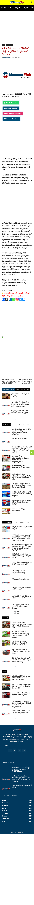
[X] (6, 299)
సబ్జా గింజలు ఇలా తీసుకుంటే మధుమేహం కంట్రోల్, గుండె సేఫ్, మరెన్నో (21, 651)
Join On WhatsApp (11, 102)
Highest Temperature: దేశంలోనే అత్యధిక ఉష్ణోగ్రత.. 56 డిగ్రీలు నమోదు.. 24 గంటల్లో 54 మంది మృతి (21, 778)
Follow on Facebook (12, 118)
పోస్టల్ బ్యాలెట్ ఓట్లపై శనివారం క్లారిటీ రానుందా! (22, 786)
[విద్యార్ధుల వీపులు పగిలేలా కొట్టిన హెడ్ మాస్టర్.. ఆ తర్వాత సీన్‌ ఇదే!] (6, 564)
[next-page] (18, 419)
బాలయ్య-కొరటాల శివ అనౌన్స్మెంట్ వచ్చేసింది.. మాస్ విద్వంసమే (21, 693)
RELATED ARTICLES (8, 389)
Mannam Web (6, 57)
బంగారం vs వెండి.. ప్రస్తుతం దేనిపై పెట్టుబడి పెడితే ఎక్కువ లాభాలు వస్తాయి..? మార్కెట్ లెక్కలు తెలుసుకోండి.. (21, 431)
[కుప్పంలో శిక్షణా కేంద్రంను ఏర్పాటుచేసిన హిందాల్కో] (6, 573)
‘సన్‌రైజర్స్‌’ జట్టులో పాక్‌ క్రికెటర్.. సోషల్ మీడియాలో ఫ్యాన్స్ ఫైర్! (20, 411)
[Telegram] (20, 299)
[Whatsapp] (13, 299)
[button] (3, 2)
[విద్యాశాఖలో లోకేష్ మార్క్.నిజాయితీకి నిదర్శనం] (6, 529)
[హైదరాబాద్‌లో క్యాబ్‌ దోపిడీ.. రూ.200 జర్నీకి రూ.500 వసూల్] (6, 468)
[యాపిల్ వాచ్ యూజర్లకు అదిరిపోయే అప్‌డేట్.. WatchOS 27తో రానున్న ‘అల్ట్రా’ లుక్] (6, 494)
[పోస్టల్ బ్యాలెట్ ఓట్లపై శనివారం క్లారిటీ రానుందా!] (6, 787)
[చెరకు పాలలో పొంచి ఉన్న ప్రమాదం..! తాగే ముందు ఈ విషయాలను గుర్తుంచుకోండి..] (6, 643)
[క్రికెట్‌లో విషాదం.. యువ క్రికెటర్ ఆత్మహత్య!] (6, 396)
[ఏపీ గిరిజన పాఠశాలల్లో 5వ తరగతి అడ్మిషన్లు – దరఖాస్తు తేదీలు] (6, 598)
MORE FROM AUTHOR (22, 389)
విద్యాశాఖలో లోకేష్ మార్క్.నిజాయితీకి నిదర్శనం (22, 527)
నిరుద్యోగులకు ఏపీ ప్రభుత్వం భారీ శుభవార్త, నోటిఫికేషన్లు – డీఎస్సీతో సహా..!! (21, 555)
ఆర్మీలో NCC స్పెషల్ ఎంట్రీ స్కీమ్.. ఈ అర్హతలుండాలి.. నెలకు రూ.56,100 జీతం (21, 769)
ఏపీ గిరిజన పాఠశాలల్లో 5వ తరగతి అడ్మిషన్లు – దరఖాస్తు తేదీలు (21, 596)
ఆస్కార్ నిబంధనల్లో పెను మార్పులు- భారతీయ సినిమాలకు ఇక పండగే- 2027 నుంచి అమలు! (21, 677)
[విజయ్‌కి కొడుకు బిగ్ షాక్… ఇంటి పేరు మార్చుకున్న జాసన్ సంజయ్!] (6, 713)
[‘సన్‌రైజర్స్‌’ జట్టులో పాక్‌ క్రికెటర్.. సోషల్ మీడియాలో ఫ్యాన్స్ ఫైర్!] (6, 413)
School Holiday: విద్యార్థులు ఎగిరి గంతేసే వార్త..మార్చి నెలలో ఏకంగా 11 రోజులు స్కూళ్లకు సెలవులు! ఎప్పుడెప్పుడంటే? (22, 547)
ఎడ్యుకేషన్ (17, 7)
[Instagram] (17, 299)
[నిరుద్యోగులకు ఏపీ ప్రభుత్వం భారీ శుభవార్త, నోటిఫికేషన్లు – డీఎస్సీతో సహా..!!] (6, 556)
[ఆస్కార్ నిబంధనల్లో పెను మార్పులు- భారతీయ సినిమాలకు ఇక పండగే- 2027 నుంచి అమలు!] (6, 678)
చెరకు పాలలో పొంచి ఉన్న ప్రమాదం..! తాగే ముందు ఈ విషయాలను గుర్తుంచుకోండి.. (19, 643)
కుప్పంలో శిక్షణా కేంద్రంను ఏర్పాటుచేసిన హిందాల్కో (19, 571)
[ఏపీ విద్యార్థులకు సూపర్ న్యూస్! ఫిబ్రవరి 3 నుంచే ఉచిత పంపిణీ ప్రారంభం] (6, 607)
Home (3, 7)
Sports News (9, 45)
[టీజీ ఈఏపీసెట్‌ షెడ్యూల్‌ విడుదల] (6, 581)
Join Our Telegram (11, 108)
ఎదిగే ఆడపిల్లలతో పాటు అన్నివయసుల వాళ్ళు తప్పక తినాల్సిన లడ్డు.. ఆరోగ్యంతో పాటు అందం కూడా (22, 476)
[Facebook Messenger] (23, 299)
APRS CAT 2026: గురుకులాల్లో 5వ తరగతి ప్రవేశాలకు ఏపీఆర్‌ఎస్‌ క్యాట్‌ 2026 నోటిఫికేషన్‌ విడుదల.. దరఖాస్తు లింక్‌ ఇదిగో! (21, 537)
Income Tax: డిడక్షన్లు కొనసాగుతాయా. (18, 509)
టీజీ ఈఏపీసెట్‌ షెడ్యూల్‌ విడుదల (20, 579)
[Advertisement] (17, 26)
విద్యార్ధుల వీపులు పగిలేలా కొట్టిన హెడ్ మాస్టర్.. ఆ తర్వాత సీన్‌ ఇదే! (22, 563)
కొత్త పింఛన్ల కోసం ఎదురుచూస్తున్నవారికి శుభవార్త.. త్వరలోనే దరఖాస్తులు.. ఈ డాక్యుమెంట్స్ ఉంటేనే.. (20, 459)
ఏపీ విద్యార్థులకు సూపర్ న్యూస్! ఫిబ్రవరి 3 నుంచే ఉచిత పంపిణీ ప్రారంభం (20, 606)
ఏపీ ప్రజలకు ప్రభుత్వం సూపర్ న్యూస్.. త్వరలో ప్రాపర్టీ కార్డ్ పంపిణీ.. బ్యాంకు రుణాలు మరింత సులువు (22, 485)
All (16, 424)
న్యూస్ (9, 7)
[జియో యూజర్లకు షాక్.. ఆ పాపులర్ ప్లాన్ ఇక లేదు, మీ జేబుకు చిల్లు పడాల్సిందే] (6, 502)
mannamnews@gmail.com (21, 745)
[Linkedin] (10, 299)
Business (21, 424)
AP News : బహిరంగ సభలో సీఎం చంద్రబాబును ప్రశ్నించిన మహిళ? (25, 381)
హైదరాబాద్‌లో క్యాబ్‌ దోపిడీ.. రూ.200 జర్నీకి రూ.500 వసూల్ (21, 466)
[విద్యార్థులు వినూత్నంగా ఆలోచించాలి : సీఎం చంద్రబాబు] (6, 590)
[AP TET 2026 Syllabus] (6, 441)
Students (22, 522)
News (3, 45)
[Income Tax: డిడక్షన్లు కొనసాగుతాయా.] (6, 511)
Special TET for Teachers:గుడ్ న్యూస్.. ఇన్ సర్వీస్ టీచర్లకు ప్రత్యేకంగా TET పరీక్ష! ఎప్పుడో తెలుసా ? (22, 449)
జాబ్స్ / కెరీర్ (25, 7)
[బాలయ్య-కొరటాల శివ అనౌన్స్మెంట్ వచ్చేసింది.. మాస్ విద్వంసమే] (6, 695)
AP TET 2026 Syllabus (19, 438)
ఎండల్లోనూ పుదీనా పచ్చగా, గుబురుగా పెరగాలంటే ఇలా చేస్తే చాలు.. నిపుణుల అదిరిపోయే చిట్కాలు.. (20, 634)
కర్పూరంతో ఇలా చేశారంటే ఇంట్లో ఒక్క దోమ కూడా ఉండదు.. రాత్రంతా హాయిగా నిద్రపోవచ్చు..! (22, 659)
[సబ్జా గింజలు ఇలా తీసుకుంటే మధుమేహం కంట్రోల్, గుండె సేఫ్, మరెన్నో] (6, 652)
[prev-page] (15, 419)
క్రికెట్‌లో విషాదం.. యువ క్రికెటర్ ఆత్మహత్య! (20, 394)
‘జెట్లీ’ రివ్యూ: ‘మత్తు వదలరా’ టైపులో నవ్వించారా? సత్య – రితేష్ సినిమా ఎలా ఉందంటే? (21, 686)
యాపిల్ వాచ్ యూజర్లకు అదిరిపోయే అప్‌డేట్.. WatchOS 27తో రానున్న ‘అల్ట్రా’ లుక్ (22, 493)
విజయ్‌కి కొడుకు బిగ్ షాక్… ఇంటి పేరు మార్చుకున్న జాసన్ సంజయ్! (21, 711)
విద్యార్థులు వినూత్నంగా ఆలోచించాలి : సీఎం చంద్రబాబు (22, 588)
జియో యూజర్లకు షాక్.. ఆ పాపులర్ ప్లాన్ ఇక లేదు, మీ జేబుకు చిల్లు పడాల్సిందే (21, 502)
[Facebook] (3, 299)
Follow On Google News (13, 113)
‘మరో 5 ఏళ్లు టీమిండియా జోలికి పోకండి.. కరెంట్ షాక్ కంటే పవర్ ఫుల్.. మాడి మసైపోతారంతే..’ (20, 404)
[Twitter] (24, 750)
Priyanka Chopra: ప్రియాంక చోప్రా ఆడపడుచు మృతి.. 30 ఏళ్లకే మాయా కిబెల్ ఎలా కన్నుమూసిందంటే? (21, 704)
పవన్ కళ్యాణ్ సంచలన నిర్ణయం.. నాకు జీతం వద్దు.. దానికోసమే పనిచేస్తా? (9, 381)
